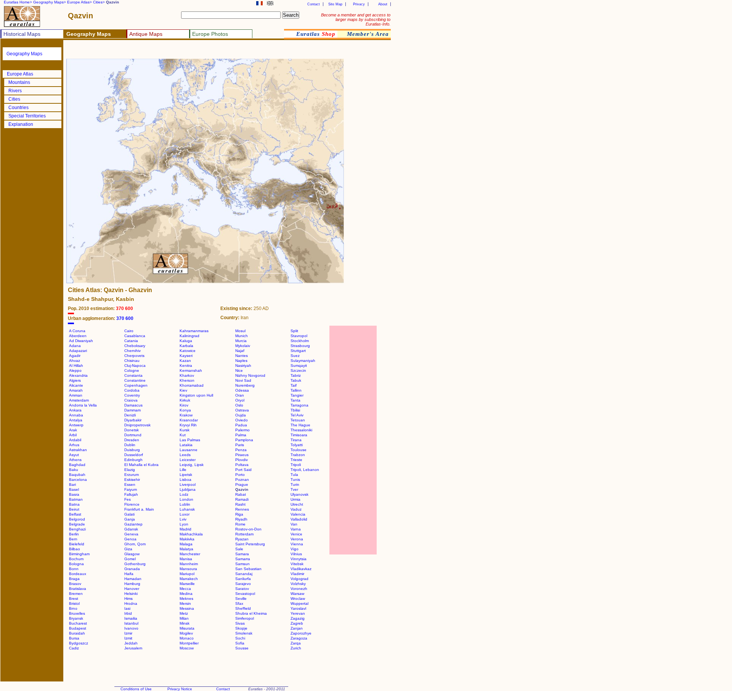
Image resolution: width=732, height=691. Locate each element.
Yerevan (298, 613)
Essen (129, 484)
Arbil (73, 435)
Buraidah (77, 633)
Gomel (130, 559)
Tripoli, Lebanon (305, 470)
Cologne (131, 370)
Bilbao (74, 549)
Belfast (75, 514)
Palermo (242, 430)
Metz (184, 613)
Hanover (131, 589)
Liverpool (188, 484)
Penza (241, 450)
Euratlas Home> (18, 2)
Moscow (187, 648)
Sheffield (243, 608)
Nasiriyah (243, 365)
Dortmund (132, 435)
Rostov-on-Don (248, 529)
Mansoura (188, 569)
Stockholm (300, 341)
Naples (241, 360)
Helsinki (131, 593)
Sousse (242, 648)
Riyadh (241, 519)
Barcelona (78, 479)
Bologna (76, 564)
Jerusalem (133, 648)
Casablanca (134, 336)
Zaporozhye (301, 633)
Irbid (128, 613)
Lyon (184, 524)
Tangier (297, 395)
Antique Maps (145, 34)
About (382, 4)
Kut (183, 435)
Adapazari (78, 351)
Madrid (185, 529)
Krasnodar (189, 420)
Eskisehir (132, 479)
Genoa (130, 539)
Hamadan (132, 579)
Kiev (183, 390)
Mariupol (187, 574)
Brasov (75, 584)
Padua (241, 425)
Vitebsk (297, 564)
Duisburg (132, 450)
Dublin (129, 445)
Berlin (74, 534)
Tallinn (296, 390)
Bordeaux (77, 574)
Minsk (184, 623)
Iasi (127, 608)
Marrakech (189, 579)
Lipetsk (186, 474)
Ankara (75, 410)
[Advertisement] (157, 52)
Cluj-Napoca (135, 365)
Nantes (241, 356)
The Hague (300, 425)
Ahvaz (74, 360)
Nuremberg (245, 385)
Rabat (240, 494)
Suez (295, 356)
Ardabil (75, 440)
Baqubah (77, 474)
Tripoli (296, 465)
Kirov (184, 405)
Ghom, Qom (135, 544)
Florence (132, 504)
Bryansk (76, 618)
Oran (239, 395)
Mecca (185, 589)
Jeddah (131, 643)
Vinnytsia (299, 559)
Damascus (133, 405)
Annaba (76, 415)
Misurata (187, 628)
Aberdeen (78, 336)
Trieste (296, 460)
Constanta (133, 375)
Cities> (99, 2)
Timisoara (299, 435)
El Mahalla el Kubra (141, 465)
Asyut (74, 455)
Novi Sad (243, 380)
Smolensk (243, 633)
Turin (295, 484)
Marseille (187, 584)
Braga (74, 579)
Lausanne (188, 450)
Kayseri (186, 356)
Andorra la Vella (83, 405)
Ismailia (130, 618)
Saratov (242, 589)
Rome (240, 524)
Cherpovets (134, 356)
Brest (73, 598)
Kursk (184, 430)
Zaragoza (299, 638)
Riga (239, 514)
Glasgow (132, 554)
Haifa (128, 574)
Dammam (132, 410)
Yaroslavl (298, 608)
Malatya (186, 549)
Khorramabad (192, 385)
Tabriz (296, 375)
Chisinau (132, 360)
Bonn (74, 569)
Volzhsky (298, 584)
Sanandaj (243, 574)
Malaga (186, 544)
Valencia (298, 514)
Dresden (131, 440)
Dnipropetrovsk (137, 425)
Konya (185, 410)
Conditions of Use (136, 689)
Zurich (296, 648)
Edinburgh (133, 460)
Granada (132, 569)
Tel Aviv (297, 415)
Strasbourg (300, 346)
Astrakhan (78, 450)
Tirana (296, 440)
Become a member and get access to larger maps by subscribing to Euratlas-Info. (355, 19)
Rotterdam (244, 534)
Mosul (240, 331)
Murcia (241, 341)
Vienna (297, 544)
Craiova (131, 400)
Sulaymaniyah (303, 360)
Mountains (19, 82)
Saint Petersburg (250, 544)
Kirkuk (185, 400)
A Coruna (77, 331)
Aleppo (75, 370)
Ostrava (242, 410)
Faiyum (130, 489)
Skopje (241, 628)
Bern (73, 539)
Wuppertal (299, 603)
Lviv (183, 519)
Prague (241, 484)
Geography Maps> (49, 2)
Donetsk (131, 430)
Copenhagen (136, 385)
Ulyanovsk (299, 494)
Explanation (20, 124)
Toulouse (299, 450)
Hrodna (130, 603)
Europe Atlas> (79, 2)
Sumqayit (299, 365)
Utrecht (297, 504)
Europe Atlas (20, 74)
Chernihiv (132, 351)
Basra (74, 494)
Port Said (243, 470)
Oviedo (241, 420)
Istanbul (131, 623)
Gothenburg (135, 564)
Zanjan (297, 628)
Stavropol (299, 336)
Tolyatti (297, 445)
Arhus (74, 445)
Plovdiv (241, 460)
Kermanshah (191, 370)
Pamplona (244, 440)
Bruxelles (77, 613)
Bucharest (78, 623)
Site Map (335, 4)
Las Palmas (190, 440)
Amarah (76, 390)
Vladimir (297, 574)
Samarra (242, 559)
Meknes (186, 598)
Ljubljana (188, 489)
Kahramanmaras (194, 331)
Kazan (185, 360)
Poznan (242, 479)
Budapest (77, 628)
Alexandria (78, 375)
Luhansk (187, 509)
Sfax (239, 603)
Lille (183, 470)
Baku (73, 470)
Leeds (185, 455)
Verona (297, 539)
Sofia (239, 643)
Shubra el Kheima (251, 613)
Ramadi (242, 499)
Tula (294, 474)
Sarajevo (243, 584)
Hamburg (132, 584)
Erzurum (131, 474)
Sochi (240, 638)
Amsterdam (79, 400)
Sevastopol (245, 593)
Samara (242, 554)
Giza (128, 549)
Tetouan (298, 420)
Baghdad (77, 465)
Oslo (239, 405)
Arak (73, 430)
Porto (240, 474)
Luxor (184, 514)
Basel (74, 489)
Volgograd (299, 579)
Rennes (242, 509)
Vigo (295, 549)
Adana (75, 346)
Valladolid (299, 519)
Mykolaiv (242, 346)
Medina (186, 593)
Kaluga (186, 341)
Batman (76, 499)
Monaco (187, 638)
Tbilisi (295, 410)
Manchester (190, 554)
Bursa (74, 638)
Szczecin (298, 370)
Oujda (240, 415)
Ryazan (242, 539)
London (186, 499)
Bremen (76, 593)
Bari (72, 484)
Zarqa (296, 643)
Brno (73, 608)
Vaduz (296, 509)
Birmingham (79, 554)
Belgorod (77, 519)
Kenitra (186, 365)
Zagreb (297, 623)
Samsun (242, 564)
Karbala (186, 346)
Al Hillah (76, 365)
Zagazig (298, 618)
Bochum (76, 559)
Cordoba (132, 390)
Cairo (128, 331)
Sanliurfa (243, 579)
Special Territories (27, 116)
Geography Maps (24, 53)
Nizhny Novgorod (250, 375)
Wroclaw (298, 598)
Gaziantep (133, 524)
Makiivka (187, 539)
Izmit (128, 638)
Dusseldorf (133, 455)
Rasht (240, 504)
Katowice (188, 351)
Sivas (240, 623)
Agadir (74, 356)
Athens (75, 460)
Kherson (187, 380)
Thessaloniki (301, 430)
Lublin (185, 504)
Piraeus (242, 455)
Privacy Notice (179, 689)
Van (294, 524)
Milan (184, 618)
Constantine (135, 380)
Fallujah (131, 494)
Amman (75, 395)
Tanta (295, 400)
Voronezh (299, 589)
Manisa (186, 559)
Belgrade (77, 524)
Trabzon (298, 455)
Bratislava (77, 589)
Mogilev (186, 633)
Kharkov (187, 375)
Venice (296, 534)
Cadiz (74, 648)
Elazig (129, 470)
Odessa (242, 390)
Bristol (74, 603)
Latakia (186, 445)
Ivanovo (131, 628)
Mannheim (189, 564)
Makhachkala (191, 534)
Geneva (131, 534)
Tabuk (296, 380)
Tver (294, 489)
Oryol (239, 400)
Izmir (128, 633)
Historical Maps (21, 34)
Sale (239, 549)
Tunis (295, 479)
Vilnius (296, 554)
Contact (313, 4)
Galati (129, 514)
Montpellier (189, 643)
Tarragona (299, 405)
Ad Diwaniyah (81, 341)
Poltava (242, 465)
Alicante (76, 385)
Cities (14, 99)
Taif (294, 385)
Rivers (15, 90)
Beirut (74, 509)
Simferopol (244, 618)
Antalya (75, 420)
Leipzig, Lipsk (192, 465)
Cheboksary (134, 346)
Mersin (185, 603)
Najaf (239, 351)
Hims (128, 598)
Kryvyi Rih (188, 425)
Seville (241, 598)
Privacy (359, 4)
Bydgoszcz (78, 643)
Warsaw (297, 593)
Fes (127, 499)
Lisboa (185, 479)
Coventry (132, 395)
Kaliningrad (189, 336)
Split (294, 331)
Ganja (129, 519)
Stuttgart (298, 351)
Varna (296, 529)
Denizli (130, 415)
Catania (131, 341)
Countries (18, 107)
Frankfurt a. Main (139, 509)
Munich (241, 336)
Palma (240, 435)
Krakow (186, 415)
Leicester (188, 460)
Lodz (184, 494)
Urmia (295, 499)
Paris (239, 445)
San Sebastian (248, 569)
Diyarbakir (132, 420)
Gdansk (131, 529)
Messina (187, 608)
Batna (74, 504)
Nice (239, 370)
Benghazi (77, 529)
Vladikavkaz (301, 569)
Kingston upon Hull (196, 395)
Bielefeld (76, 544)
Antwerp (76, 425)
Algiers (75, 380)
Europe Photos (210, 34)
